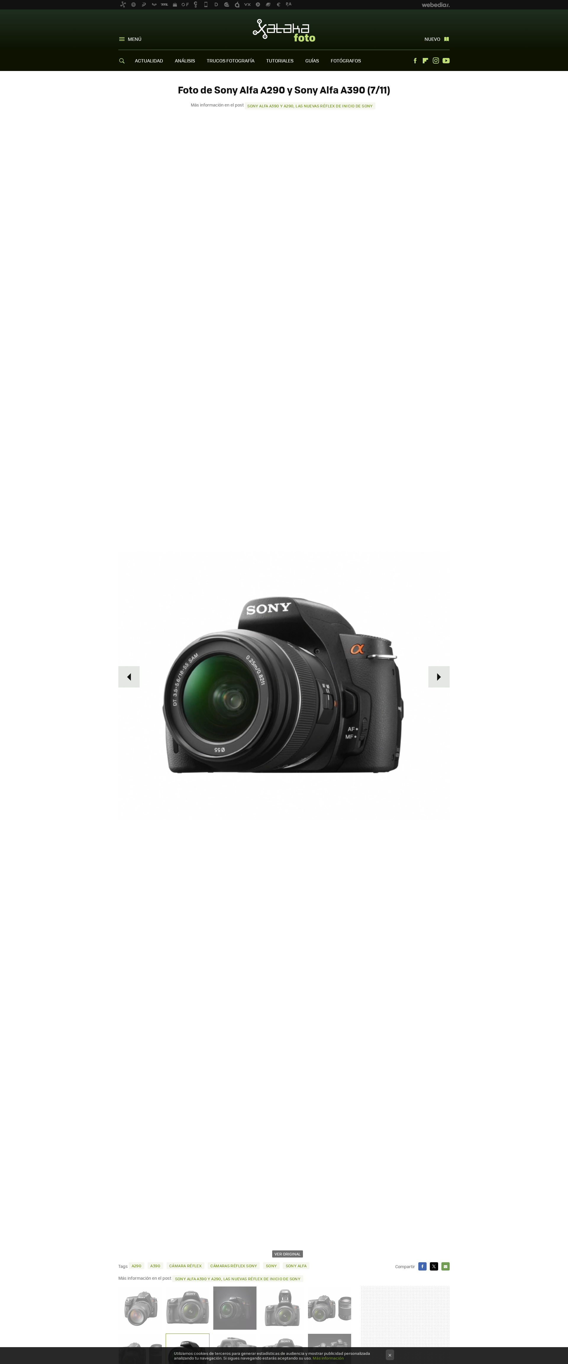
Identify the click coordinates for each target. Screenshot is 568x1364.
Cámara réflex (185, 1265)
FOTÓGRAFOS (346, 60)
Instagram (435, 60)
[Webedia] (436, 4)
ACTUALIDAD (149, 60)
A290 (137, 1265)
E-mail (445, 1266)
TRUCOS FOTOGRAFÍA (230, 60)
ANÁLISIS (185, 60)
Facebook (415, 60)
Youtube (446, 60)
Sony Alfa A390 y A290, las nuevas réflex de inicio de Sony (310, 106)
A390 (155, 1265)
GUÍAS (312, 60)
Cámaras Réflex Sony (233, 1265)
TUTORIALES (279, 60)
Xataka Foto (284, 30)
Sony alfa (296, 1265)
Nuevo (432, 38)
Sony (271, 1265)
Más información (328, 1358)
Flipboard (425, 60)
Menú (134, 38)
